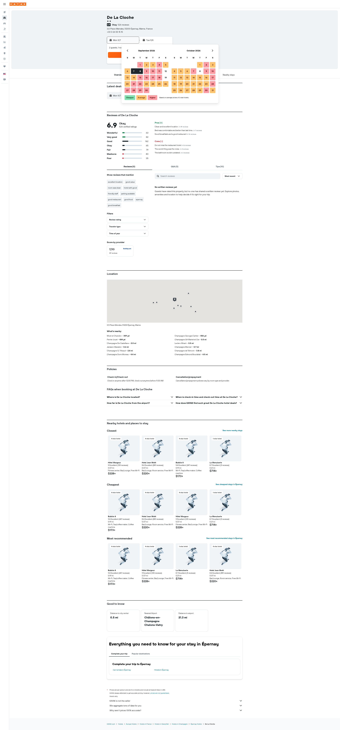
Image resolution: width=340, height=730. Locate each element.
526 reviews (123, 24)
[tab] (129, 166)
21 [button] (134, 84)
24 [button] (153, 84)
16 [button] (147, 77)
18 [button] (159, 77)
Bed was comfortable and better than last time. (178, 130)
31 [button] (213, 90)
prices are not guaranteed (159, 693)
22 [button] (140, 84)
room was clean (114, 188)
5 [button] (165, 64)
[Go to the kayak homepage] (18, 4)
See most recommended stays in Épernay (224, 538)
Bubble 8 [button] (180, 462)
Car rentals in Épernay (122, 670)
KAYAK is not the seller (120, 700)
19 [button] (166, 77)
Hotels (120, 724)
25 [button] (159, 84)
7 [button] (133, 71)
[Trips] (4, 66)
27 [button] (127, 90)
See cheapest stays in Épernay (229, 484)
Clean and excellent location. (171, 126)
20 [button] (127, 84)
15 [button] (140, 77)
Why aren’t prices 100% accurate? (125, 710)
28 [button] (134, 90)
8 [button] (140, 71)
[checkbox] (120, 251)
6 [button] (127, 71)
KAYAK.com (111, 724)
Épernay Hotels (196, 724)
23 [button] (146, 84)
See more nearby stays (232, 430)
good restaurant (114, 199)
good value (130, 182)
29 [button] (140, 90)
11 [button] (159, 71)
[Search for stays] (4, 17)
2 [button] (146, 64)
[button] (4, 4)
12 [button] (166, 71)
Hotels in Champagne (180, 724)
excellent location (115, 182)
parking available (128, 193)
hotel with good (130, 188)
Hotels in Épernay (161, 670)
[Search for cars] (4, 23)
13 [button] (127, 77)
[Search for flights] (4, 12)
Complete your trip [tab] (119, 653)
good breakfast (114, 205)
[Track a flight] (4, 58)
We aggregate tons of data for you (125, 705)
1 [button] (140, 64)
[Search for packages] (4, 29)
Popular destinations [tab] (141, 653)
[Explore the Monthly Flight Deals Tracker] (4, 47)
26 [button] (165, 84)
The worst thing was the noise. (172, 149)
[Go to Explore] (4, 53)
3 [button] (153, 64)
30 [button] (146, 90)
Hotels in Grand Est (162, 724)
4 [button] (159, 64)
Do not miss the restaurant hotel (173, 145)
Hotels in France (146, 724)
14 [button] (134, 77)
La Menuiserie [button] (216, 462)
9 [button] (146, 71)
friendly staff (113, 193)
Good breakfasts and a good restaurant (175, 134)
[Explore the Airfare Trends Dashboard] (4, 42)
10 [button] (153, 71)
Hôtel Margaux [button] (114, 462)
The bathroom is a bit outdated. (172, 152)
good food (128, 199)
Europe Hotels (131, 724)
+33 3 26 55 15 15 (115, 32)
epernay (139, 199)
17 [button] (153, 77)
